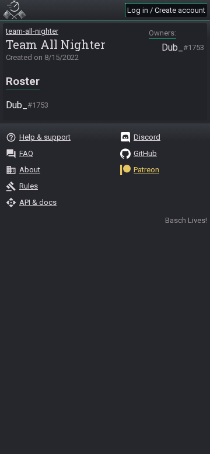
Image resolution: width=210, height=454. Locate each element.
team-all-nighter (32, 31)
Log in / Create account (166, 10)
